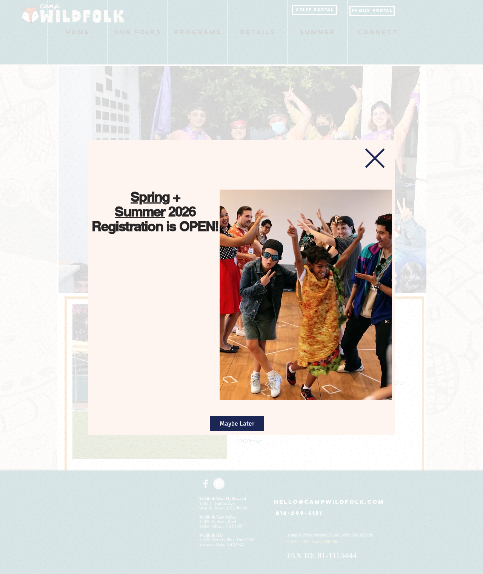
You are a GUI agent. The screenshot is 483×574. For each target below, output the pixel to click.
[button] (374, 158)
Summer (140, 211)
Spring (150, 196)
